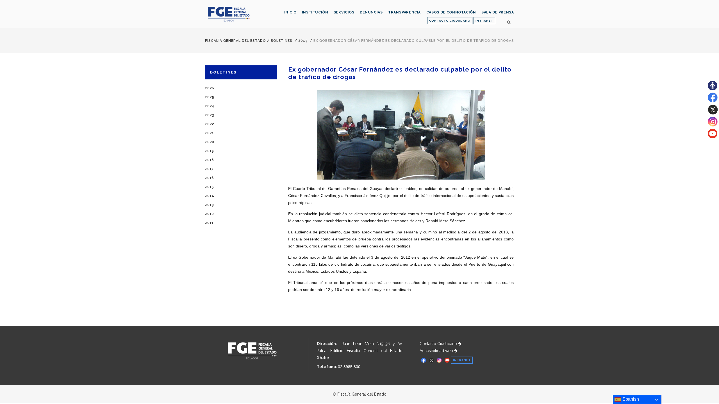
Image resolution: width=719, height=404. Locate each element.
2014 (209, 196)
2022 (209, 124)
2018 (209, 160)
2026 (209, 88)
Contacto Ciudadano (439, 343)
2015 (209, 187)
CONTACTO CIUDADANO (449, 20)
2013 (303, 41)
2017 (209, 169)
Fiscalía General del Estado (235, 41)
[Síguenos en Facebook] (712, 101)
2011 (209, 223)
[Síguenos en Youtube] (712, 137)
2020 (209, 142)
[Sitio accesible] (712, 89)
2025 (209, 97)
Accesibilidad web (437, 350)
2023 (209, 115)
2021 (209, 133)
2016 (209, 178)
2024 (209, 106)
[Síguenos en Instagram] (712, 125)
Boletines (281, 41)
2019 (209, 151)
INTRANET (484, 20)
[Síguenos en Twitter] (712, 113)
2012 (209, 214)
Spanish (630, 399)
